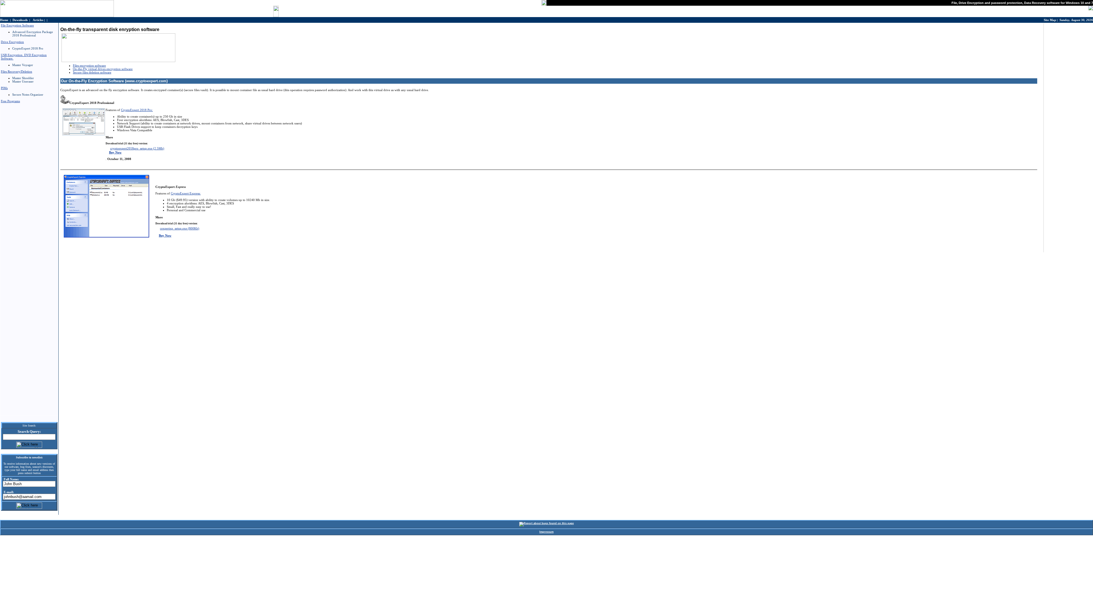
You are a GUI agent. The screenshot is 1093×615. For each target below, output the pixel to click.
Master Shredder (23, 78)
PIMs (4, 88)
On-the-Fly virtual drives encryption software (103, 69)
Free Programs (10, 101)
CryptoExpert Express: (186, 193)
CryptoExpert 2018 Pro (27, 48)
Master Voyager (22, 65)
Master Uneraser (23, 81)
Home (4, 20)
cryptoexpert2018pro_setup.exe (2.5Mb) (137, 148)
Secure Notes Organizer (27, 94)
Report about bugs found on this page (549, 523)
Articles (38, 20)
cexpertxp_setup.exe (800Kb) (179, 228)
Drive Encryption (12, 42)
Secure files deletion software (92, 72)
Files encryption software (89, 65)
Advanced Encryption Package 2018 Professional (32, 33)
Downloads (20, 20)
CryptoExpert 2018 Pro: (137, 110)
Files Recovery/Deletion (16, 71)
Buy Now (115, 152)
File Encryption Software (17, 25)
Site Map (1050, 20)
